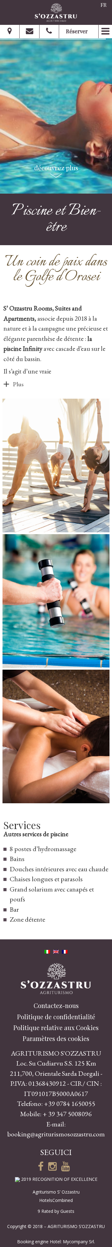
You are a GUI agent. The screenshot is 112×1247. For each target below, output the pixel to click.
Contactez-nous (56, 1005)
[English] (56, 951)
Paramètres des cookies (56, 1038)
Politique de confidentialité (56, 1016)
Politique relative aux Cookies (56, 1027)
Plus (18, 384)
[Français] (65, 951)
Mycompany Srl (78, 1242)
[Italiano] (47, 951)
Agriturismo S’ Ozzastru (56, 1192)
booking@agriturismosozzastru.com (56, 1134)
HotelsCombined (56, 1200)
